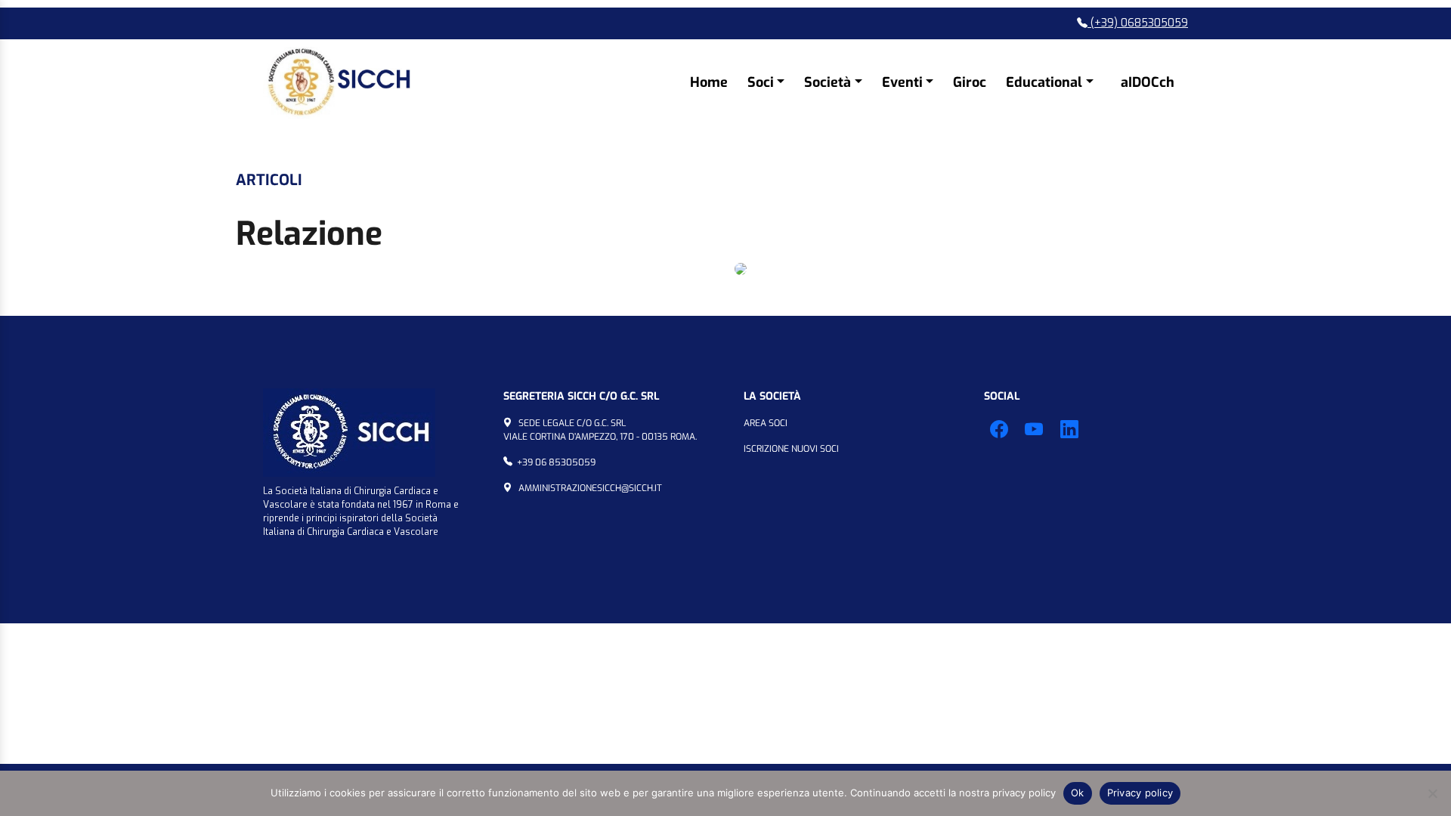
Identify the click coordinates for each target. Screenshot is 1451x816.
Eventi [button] (902, 82)
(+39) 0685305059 (1137, 23)
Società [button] (827, 82)
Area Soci (765, 423)
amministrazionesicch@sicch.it (590, 488)
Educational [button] (1044, 82)
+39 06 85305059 (556, 462)
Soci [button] (760, 82)
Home (709, 82)
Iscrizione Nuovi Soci (791, 449)
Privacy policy (1140, 793)
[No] (1432, 793)
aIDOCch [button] (1147, 82)
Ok (1077, 793)
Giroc (969, 82)
